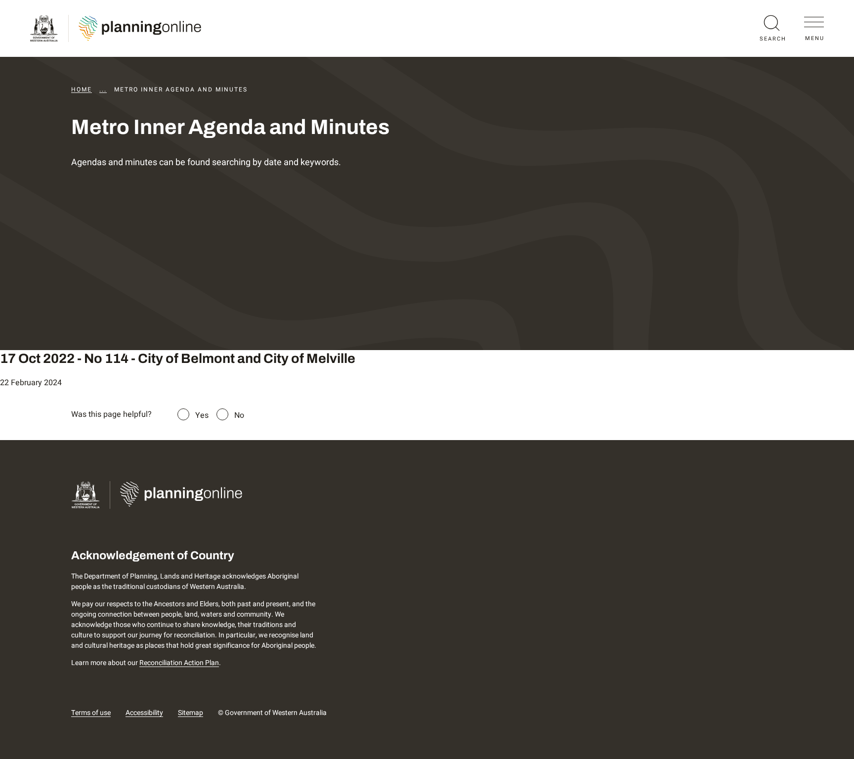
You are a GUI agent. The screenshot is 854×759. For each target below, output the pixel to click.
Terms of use (91, 713)
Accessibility (144, 713)
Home (81, 89)
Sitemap (190, 713)
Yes (202, 415)
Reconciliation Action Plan (179, 663)
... (103, 89)
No (239, 415)
